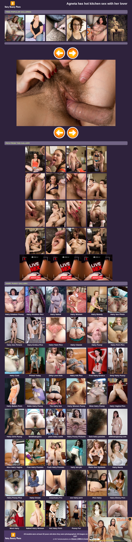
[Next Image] (72, 59)
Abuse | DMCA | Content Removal (84, 539)
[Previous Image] (59, 59)
